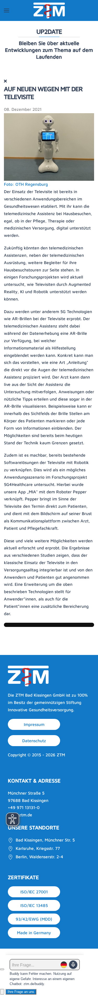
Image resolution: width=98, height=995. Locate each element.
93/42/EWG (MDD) (34, 919)
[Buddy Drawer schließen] (2, 969)
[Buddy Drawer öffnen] (2, 991)
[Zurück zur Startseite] (49, 10)
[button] (6, 10)
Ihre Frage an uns (21, 992)
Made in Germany (34, 932)
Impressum (34, 724)
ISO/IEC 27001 (34, 891)
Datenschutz (34, 740)
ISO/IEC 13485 (34, 905)
